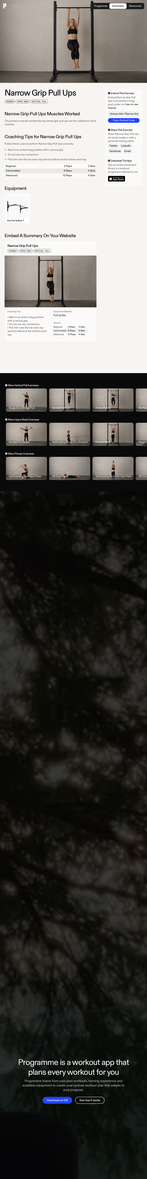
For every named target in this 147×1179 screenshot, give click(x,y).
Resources (135, 6)
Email (127, 151)
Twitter (113, 145)
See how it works (89, 1100)
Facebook (115, 151)
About (15, 5)
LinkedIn (126, 145)
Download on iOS (57, 1100)
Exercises (118, 6)
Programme (100, 6)
